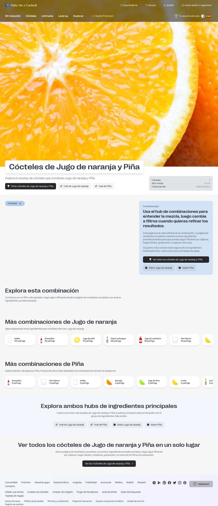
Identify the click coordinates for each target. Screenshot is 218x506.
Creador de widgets (62, 492)
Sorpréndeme (130, 5)
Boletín (170, 5)
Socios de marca (12, 501)
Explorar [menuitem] (78, 16)
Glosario (141, 482)
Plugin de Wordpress (87, 492)
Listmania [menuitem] (47, 16)
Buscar (152, 5)
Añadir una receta (14, 492)
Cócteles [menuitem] (31, 16)
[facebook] (169, 483)
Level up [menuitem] (63, 16)
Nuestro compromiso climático (110, 501)
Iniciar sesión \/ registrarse (198, 5)
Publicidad (91, 482)
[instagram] (180, 483)
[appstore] (154, 483)
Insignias (77, 482)
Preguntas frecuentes (82, 501)
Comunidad (11, 482)
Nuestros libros (61, 482)
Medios (119, 482)
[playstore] (159, 483)
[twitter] (175, 483)
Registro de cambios (14, 504)
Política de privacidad (33, 501)
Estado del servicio (135, 501)
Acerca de (106, 482)
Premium (26, 482)
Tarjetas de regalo (14, 495)
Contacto (10, 486)
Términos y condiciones (57, 501)
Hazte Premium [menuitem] (104, 16)
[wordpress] (164, 483)
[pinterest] (185, 483)
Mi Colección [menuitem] (13, 16)
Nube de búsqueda (131, 492)
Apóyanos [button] (203, 484)
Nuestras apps (42, 482)
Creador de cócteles (37, 492)
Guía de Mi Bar (109, 492)
